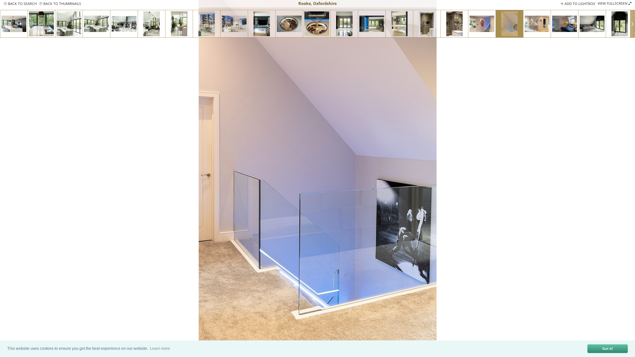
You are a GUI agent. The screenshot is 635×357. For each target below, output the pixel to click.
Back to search (22, 3)
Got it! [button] (607, 349)
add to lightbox (579, 3)
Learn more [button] (160, 348)
